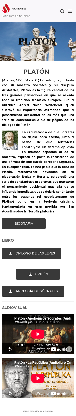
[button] (62, 11)
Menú (70, 11)
